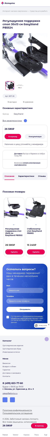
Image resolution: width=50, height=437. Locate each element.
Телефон (10, 296)
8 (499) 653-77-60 (13, 383)
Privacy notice (43, 325)
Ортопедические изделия (13, 346)
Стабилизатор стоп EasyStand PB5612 (34, 231)
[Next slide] (48, 227)
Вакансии (6, 363)
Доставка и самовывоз (12, 373)
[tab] (13, 224)
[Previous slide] (1, 227)
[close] (48, 325)
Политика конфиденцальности (17, 410)
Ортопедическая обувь (12, 349)
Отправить (25, 309)
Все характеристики (12, 121)
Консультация (35, 137)
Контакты (6, 376)
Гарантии (6, 370)
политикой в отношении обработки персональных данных (27, 317)
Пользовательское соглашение (17, 413)
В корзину (39, 426)
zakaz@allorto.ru (10, 393)
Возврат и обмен (9, 367)
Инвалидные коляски (11, 352)
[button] (9, 85)
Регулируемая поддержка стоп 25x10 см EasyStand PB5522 (13, 232)
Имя (8, 286)
